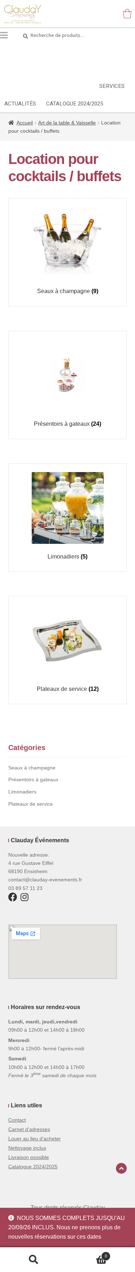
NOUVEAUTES (72, 86)
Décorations (98, 68)
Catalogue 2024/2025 (74, 104)
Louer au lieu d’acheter (34, 1138)
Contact (17, 1120)
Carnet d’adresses (29, 1129)
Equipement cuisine (95, 51)
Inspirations (23, 86)
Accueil (25, 123)
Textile (55, 68)
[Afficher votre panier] (127, 13)
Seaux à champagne (31, 768)
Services (112, 86)
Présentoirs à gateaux (33, 779)
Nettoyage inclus (27, 1148)
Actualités (20, 104)
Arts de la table (29, 51)
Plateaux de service (30, 804)
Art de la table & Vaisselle (67, 123)
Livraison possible (28, 1157)
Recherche (34, 1260)
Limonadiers (22, 792)
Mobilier (17, 68)
